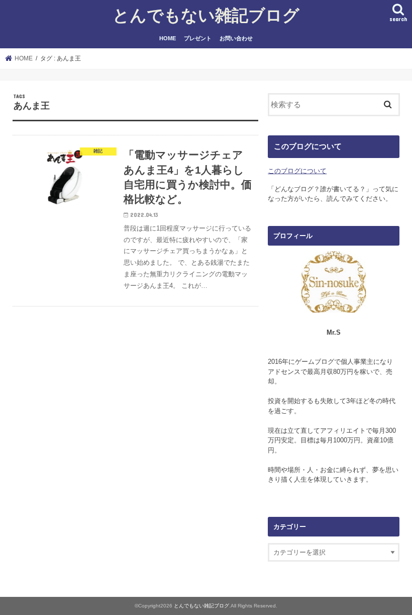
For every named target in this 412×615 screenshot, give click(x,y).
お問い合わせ (236, 38)
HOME (167, 38)
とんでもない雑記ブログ (206, 15)
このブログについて (297, 171)
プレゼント (198, 38)
